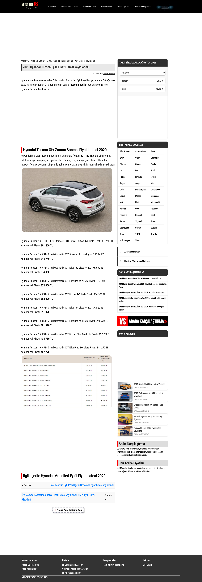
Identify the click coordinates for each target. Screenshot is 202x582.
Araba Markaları (89, 6)
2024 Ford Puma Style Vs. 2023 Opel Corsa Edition (140, 278)
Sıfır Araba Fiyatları (131, 463)
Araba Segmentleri (132, 251)
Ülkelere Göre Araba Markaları (137, 261)
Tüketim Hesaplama (142, 6)
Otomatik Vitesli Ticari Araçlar (75, 569)
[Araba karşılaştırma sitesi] (142, 325)
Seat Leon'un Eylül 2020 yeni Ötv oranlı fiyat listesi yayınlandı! (82, 485)
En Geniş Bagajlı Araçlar (72, 565)
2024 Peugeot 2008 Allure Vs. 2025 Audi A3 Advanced (141, 292)
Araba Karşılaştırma (69, 6)
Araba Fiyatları (123, 6)
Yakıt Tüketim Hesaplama (113, 565)
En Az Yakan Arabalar (71, 572)
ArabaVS (25, 60)
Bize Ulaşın (147, 565)
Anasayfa (52, 6)
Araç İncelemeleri (29, 569)
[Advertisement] (97, 35)
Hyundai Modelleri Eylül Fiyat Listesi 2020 (73, 475)
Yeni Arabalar (106, 6)
